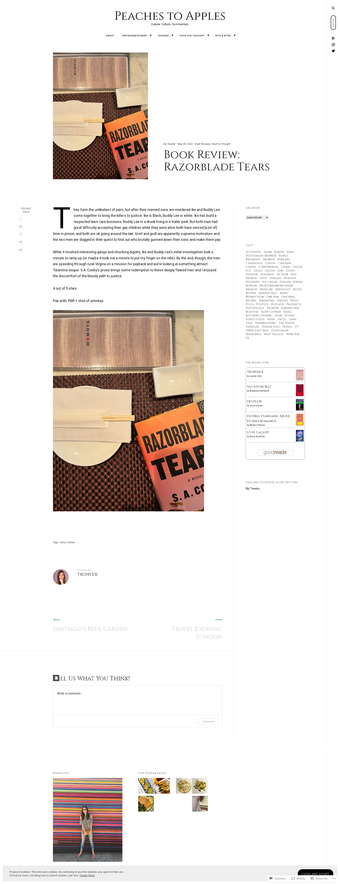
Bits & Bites (223, 35)
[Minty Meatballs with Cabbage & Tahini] (200, 786)
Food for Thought (192, 35)
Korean (251, 285)
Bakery (279, 252)
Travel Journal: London (197, 633)
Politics (262, 304)
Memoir (251, 289)
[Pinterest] (333, 38)
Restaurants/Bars (134, 35)
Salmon (272, 308)
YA (247, 338)
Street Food (255, 319)
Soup (278, 315)
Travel (287, 327)
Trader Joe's (270, 327)
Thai (249, 323)
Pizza (250, 304)
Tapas (293, 319)
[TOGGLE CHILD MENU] (150, 35)
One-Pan (272, 297)
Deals (258, 270)
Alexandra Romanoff (259, 391)
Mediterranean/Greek (276, 285)
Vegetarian (279, 330)
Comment (208, 721)
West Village (274, 334)
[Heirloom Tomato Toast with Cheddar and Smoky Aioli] (146, 786)
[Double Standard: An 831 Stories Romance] (300, 425)
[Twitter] (333, 51)
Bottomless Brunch (261, 256)
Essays (290, 270)
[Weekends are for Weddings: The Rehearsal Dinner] (200, 804)
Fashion (252, 274)
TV (296, 327)
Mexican (266, 289)
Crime (63, 542)
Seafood (252, 312)
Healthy (290, 278)
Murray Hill (268, 293)
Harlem (275, 278)
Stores (290, 315)
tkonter (172, 144)
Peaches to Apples (170, 16)
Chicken (284, 263)
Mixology (282, 289)
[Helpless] (300, 409)
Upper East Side (257, 330)
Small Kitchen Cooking (269, 313)
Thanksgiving (265, 323)
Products (293, 304)
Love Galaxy (258, 432)
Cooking (163, 35)
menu (333, 7)
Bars (290, 252)
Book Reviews (202, 144)
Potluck (277, 304)
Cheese (270, 263)
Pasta (294, 300)
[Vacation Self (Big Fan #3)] (300, 395)
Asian (267, 252)
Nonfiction (255, 297)
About (110, 35)
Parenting (267, 300)
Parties (282, 300)
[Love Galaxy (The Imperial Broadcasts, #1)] (300, 440)
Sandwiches (290, 308)
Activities (253, 252)
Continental (269, 267)
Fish (294, 274)
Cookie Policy (87, 875)
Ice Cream (269, 282)
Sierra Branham (257, 436)
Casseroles (254, 263)
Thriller (252, 327)
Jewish (298, 282)
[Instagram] (333, 45)
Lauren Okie (255, 376)
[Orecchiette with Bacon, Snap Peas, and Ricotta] (184, 786)
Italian (285, 282)
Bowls (283, 256)
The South (287, 323)
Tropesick (255, 372)
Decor (270, 270)
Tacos (281, 319)
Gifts (263, 278)
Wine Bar (293, 334)
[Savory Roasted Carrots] (162, 786)
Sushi (271, 319)
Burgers (283, 259)
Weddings (253, 334)
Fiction (71, 542)
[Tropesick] (300, 379)
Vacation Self (259, 386)
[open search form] (333, 8)
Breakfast (253, 259)
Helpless (254, 401)
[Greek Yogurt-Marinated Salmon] (146, 804)
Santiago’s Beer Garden (90, 629)
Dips (280, 270)
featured (267, 274)
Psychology (255, 308)
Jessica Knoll (256, 406)
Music (284, 293)
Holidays (253, 282)
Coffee (251, 267)
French (251, 278)
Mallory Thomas (257, 425)
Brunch (269, 259)
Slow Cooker (271, 312)
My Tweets (253, 488)
